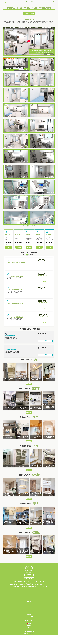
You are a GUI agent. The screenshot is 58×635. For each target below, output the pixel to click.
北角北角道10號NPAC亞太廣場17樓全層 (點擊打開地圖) (23, 584)
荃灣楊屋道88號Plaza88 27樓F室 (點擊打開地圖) (23, 586)
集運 (30, 633)
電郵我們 (29, 614)
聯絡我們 (29, 601)
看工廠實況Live (29, 620)
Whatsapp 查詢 (29, 616)
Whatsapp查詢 (30, 1)
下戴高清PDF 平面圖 (29, 13)
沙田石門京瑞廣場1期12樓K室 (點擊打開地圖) (23, 581)
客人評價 (29, 574)
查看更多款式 (29, 383)
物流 (33, 633)
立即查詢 (8, 247)
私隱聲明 (29, 625)
